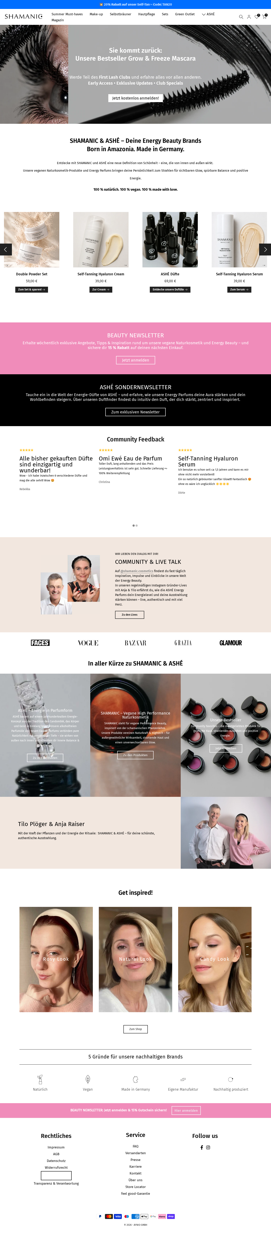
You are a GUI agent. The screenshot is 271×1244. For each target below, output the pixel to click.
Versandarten (135, 1144)
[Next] (265, 241)
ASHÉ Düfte (170, 266)
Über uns (135, 1172)
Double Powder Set (31, 266)
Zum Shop (135, 1020)
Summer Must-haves (67, 14)
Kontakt (135, 1165)
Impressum (56, 1139)
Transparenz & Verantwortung (56, 1175)
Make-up (96, 14)
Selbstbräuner (120, 14)
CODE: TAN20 (33, 83)
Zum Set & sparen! (29, 281)
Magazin (58, 20)
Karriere (135, 1158)
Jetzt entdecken (225, 740)
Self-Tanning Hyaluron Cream (101, 266)
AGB (56, 1145)
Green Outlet (185, 14)
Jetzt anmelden (135, 351)
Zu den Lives (129, 606)
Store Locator (135, 1178)
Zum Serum (237, 281)
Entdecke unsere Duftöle (168, 281)
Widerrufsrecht (56, 1159)
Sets (165, 14)
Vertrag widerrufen (56, 1167)
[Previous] (6, 241)
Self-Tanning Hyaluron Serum (239, 266)
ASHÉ (211, 14)
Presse (135, 1151)
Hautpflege (146, 14)
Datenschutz (56, 1152)
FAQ (135, 1138)
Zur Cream (99, 281)
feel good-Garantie (135, 1185)
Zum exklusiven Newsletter (135, 403)
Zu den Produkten (45, 749)
